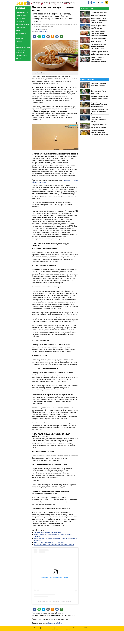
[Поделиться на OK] (52, 36)
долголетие (37, 24)
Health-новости (20, 18)
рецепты (52, 24)
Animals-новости (21, 27)
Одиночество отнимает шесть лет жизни (48, 532)
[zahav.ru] (90, 2)
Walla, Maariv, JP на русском (73, 4)
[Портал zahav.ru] (102, 2)
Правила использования (21, 42)
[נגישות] (106, 2)
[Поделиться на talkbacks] (61, 36)
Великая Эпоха (43, 31)
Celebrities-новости (22, 12)
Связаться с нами (21, 55)
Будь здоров (58, 4)
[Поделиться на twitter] (43, 36)
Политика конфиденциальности (23, 46)
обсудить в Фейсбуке (54, 623)
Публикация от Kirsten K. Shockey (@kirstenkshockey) (55, 601)
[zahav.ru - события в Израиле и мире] (94, 2)
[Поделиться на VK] (57, 36)
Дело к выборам (47, 4)
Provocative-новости (22, 24)
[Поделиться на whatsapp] (39, 36)
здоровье (59, 24)
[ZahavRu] (98, 2)
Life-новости (20, 21)
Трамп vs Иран (36, 4)
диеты (75, 24)
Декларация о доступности (20, 51)
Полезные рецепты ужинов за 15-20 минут (49, 542)
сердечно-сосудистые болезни (43, 26)
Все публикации (21, 33)
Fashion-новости (21, 15)
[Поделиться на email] (48, 36)
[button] (77, 123)
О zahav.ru (19, 38)
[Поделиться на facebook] (34, 36)
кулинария (45, 24)
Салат (20, 8)
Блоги (18, 30)
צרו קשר (18, 58)
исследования (67, 24)
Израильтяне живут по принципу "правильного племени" (54, 544)
